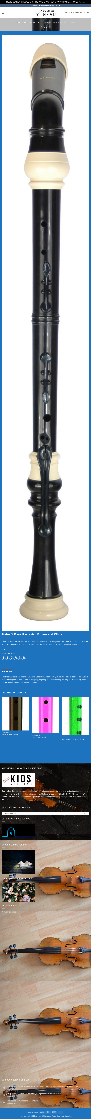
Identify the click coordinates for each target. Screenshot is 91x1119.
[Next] (89, 730)
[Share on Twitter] (12, 658)
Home (18, 22)
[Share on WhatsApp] (4, 658)
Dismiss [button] (81, 2)
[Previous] (1, 730)
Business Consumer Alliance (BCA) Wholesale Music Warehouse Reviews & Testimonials (42, 1087)
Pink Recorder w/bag (39, 737)
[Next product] (43, 26)
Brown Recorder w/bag (10, 734)
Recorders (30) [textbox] (44, 814)
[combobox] (45, 813)
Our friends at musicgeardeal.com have (22, 1101)
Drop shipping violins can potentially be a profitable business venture (34, 1094)
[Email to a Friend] (16, 658)
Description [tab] (7, 671)
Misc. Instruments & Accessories (42, 22)
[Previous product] (47, 26)
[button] (3, 12)
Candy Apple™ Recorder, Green (73, 739)
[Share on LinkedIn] (24, 658)
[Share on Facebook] (8, 658)
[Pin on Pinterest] (20, 658)
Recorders (70, 22)
